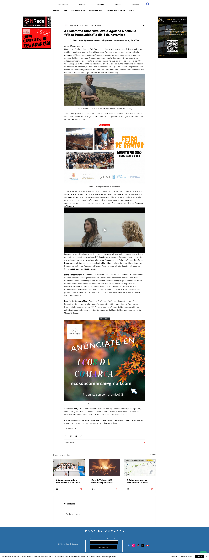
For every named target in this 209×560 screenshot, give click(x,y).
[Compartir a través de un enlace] (81, 436)
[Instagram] (133, 545)
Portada (56, 10)
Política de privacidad (109, 556)
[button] (153, 10)
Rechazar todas (186, 556)
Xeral (65, 10)
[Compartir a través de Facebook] (65, 436)
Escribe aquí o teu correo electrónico (102, 538)
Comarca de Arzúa (78, 10)
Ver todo (153, 455)
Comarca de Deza (95, 10)
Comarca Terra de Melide (116, 10)
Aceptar (199, 556)
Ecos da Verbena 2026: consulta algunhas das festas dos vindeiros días (103, 481)
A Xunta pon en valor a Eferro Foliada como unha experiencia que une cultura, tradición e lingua (68, 481)
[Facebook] (128, 545)
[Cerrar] (206, 556)
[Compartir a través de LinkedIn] (76, 436)
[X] (142, 545)
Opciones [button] (174, 556)
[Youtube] (147, 545)
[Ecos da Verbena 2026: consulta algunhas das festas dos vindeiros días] (104, 467)
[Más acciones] (143, 25)
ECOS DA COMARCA (105, 531)
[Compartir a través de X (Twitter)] (71, 436)
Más (130, 10)
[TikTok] (138, 545)
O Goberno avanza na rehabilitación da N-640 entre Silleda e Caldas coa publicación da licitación (139, 481)
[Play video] (104, 230)
